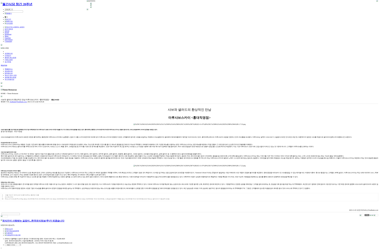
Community (8, 41)
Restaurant (8, 34)
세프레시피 (9, 71)
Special (7, 31)
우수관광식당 (9, 79)
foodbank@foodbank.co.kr (18, 102)
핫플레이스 (9, 69)
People (7, 32)
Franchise (8, 38)
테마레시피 (9, 73)
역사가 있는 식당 (11, 75)
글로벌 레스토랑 (10, 77)
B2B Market (9, 40)
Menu (6, 36)
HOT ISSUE (9, 29)
